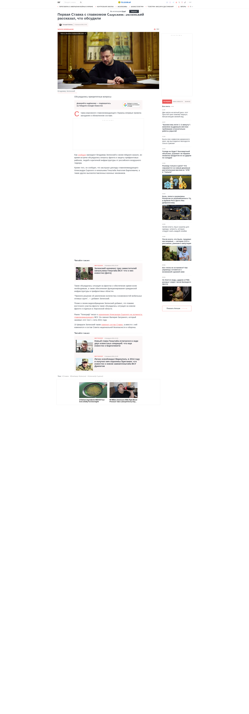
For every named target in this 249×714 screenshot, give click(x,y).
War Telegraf (98, 265)
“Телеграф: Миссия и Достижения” (160, 6)
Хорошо (134, 11)
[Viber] (170, 2)
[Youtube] (176, 2)
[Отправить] (81, 2)
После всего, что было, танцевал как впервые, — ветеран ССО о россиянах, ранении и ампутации (176, 241)
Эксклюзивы (122, 6)
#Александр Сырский (95, 376)
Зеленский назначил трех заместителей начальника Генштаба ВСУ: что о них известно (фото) (115, 270)
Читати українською (66, 29)
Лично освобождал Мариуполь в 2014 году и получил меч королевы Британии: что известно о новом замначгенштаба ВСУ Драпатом (117, 362)
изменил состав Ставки (112, 325)
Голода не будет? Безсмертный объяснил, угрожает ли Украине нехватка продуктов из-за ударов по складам (176, 154)
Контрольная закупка (105, 6)
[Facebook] (167, 2)
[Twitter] (179, 2)
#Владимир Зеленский (78, 376)
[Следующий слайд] (193, 7)
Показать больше (173, 308)
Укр (190, 2)
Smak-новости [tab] (178, 101)
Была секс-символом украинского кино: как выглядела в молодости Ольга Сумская (176, 141)
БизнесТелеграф (137, 6)
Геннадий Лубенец (68, 24)
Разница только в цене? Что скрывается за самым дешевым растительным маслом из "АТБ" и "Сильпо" (176, 169)
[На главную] (124, 2)
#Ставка (65, 376)
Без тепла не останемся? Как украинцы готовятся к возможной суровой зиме (175, 270)
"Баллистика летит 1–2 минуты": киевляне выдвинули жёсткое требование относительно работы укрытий (176, 128)
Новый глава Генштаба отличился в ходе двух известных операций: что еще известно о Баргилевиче (116, 343)
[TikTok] (185, 2)
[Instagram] (182, 2)
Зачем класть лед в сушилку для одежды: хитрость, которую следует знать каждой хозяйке (175, 229)
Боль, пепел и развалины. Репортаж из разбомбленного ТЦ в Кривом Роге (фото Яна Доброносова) (176, 199)
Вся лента (166, 106)
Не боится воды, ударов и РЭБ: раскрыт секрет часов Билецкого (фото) (176, 282)
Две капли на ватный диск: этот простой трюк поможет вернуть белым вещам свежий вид (175, 115)
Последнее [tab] (167, 101)
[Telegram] (173, 2)
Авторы (183, 6)
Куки (123, 11)
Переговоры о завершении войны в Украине (76, 6)
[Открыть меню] (59, 2)
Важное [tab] (187, 101)
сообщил (82, 155)
